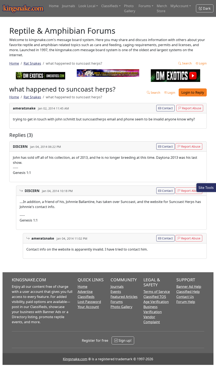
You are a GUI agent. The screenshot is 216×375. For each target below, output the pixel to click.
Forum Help (185, 301)
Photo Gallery (129, 8)
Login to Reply (192, 92)
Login (202, 63)
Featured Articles (124, 296)
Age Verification (156, 301)
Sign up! (124, 340)
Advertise (85, 291)
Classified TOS (154, 296)
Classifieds (86, 296)
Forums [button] (145, 6)
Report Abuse (191, 108)
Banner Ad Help (188, 286)
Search (186, 63)
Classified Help (188, 291)
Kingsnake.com (75, 359)
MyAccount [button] (179, 6)
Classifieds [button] (109, 6)
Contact (167, 108)
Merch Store (162, 8)
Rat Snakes (32, 63)
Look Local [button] (86, 6)
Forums (117, 301)
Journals (68, 6)
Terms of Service (156, 291)
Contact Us (185, 296)
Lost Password (89, 301)
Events (116, 291)
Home (54, 6)
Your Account (88, 306)
